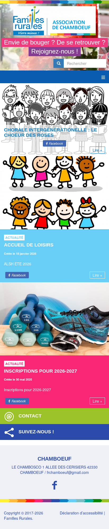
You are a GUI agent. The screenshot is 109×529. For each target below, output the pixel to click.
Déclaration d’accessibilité (81, 512)
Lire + (97, 150)
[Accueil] (54, 20)
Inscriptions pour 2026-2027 (40, 371)
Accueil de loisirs (28, 245)
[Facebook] (54, 484)
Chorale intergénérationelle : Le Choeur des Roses (50, 132)
